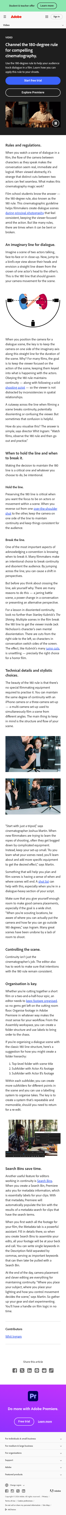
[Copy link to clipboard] (51, 1370)
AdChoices (12, 1509)
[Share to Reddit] (44, 1370)
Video (6, 25)
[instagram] (12, 1491)
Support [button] (9, 1460)
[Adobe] (16, 17)
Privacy (45, 1496)
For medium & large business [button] (19, 1446)
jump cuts (52, 648)
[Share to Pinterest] (37, 1370)
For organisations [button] (13, 1453)
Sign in (57, 16)
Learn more (47, 5)
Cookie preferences (25, 1501)
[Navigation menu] (5, 17)
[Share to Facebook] (14, 1370)
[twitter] (18, 1491)
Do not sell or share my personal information (22, 1505)
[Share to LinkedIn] (29, 1370)
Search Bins (44, 1181)
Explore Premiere (33, 92)
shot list (43, 881)
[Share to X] (22, 1370)
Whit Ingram (13, 1336)
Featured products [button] (14, 1474)
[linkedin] (23, 1491)
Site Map (46, 1505)
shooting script (15, 387)
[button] (46, 16)
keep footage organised (41, 1001)
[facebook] (6, 1491)
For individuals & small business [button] (20, 1438)
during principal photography (24, 213)
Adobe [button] (8, 1467)
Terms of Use (10, 1501)
